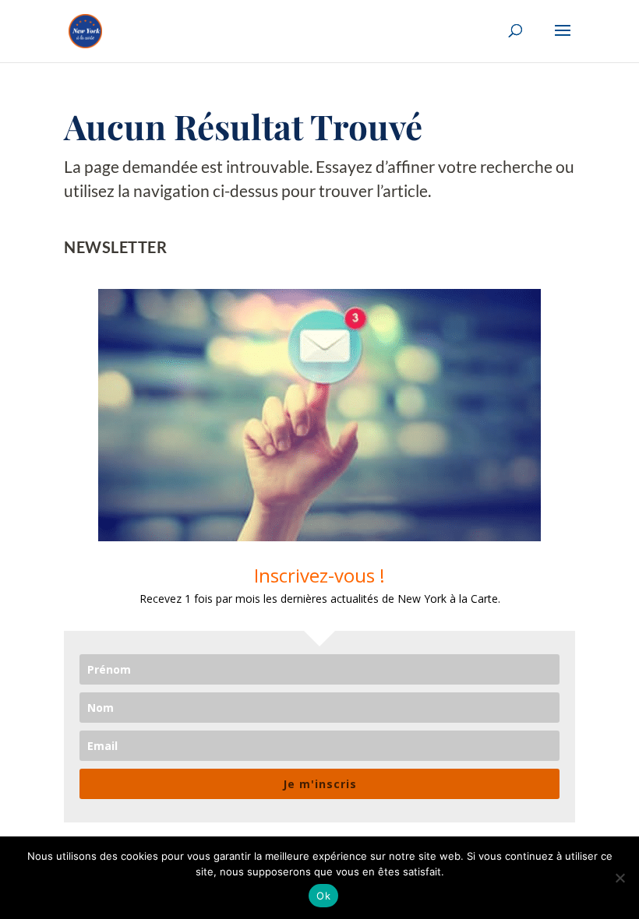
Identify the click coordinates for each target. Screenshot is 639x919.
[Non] (619, 878)
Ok (323, 895)
